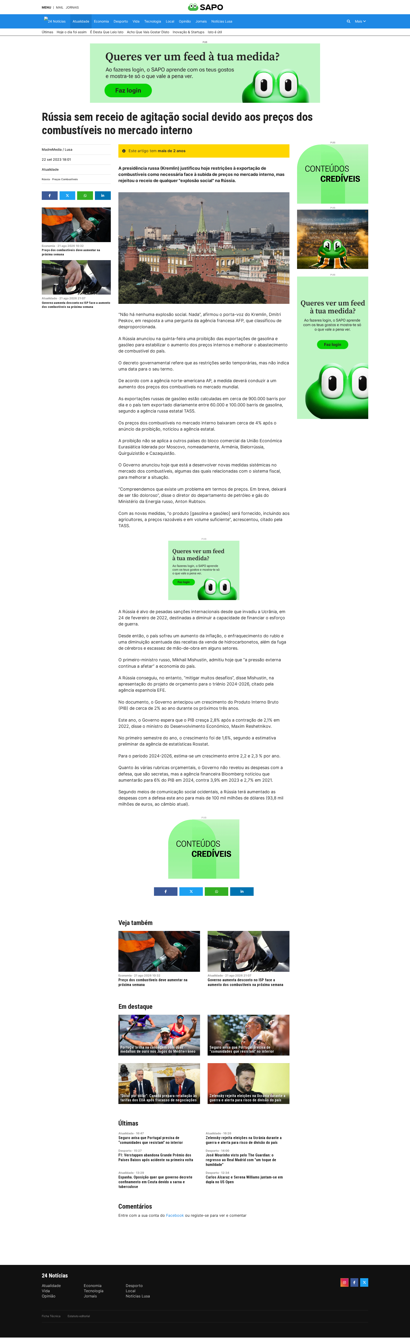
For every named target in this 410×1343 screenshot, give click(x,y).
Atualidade (50, 169)
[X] (364, 1282)
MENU (46, 7)
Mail (59, 7)
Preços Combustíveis (65, 179)
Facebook (175, 1215)
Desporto (124, 1150)
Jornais (72, 7)
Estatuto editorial (79, 1316)
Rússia (46, 179)
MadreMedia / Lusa (57, 149)
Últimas (128, 1123)
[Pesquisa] (349, 21)
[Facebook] (354, 1282)
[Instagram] (344, 1282)
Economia (48, 246)
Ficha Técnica (51, 1316)
